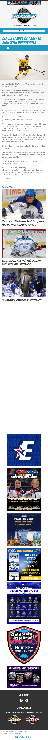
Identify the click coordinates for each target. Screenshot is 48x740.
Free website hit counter (24, 739)
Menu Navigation (24, 31)
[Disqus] (24, 340)
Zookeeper (18, 733)
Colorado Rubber (24, 15)
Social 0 (21, 700)
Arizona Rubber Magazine (14, 712)
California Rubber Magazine (32, 712)
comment (8, 47)
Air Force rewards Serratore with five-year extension (21, 300)
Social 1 (26, 700)
